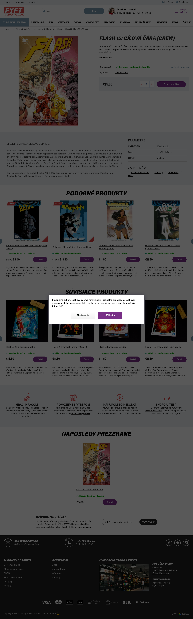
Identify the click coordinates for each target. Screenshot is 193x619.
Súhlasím (110, 315)
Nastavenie (83, 315)
